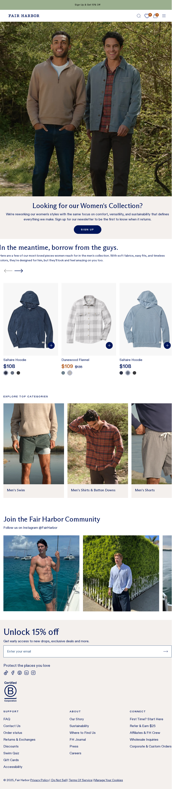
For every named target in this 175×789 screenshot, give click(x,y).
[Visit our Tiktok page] (6, 672)
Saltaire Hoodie (14, 360)
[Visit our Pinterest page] (19, 672)
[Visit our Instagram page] (33, 672)
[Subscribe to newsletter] (165, 651)
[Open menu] (163, 15)
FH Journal (78, 739)
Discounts (11, 746)
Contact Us (11, 726)
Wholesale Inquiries (144, 739)
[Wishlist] (147, 16)
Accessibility (12, 767)
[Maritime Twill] (63, 373)
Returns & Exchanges (19, 739)
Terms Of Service (80, 780)
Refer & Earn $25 (143, 726)
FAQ (6, 719)
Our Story (77, 719)
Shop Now (104, 4)
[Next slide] (18, 271)
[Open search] (138, 15)
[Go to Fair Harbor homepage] (24, 15)
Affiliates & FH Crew (145, 733)
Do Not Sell (59, 780)
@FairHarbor (48, 528)
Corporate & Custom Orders (151, 746)
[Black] (18, 373)
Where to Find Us (83, 733)
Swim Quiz (11, 753)
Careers (75, 753)
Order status (12, 733)
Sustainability (79, 726)
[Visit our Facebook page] (12, 672)
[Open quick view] (51, 345)
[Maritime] (12, 373)
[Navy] (5, 373)
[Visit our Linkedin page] (26, 672)
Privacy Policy (39, 780)
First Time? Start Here (146, 719)
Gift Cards (11, 760)
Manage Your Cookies (108, 780)
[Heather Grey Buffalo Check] (69, 373)
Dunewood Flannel (75, 360)
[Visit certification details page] (87, 691)
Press (74, 746)
